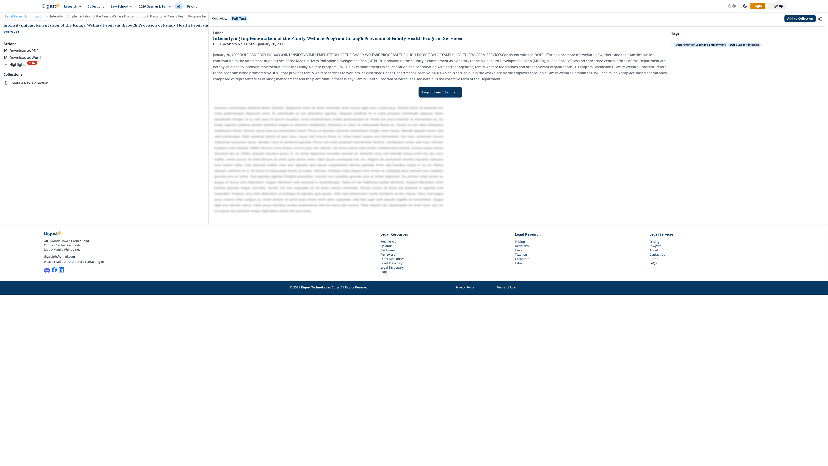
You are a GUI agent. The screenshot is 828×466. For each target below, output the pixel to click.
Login (757, 6)
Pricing (192, 6)
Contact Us (657, 254)
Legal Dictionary (392, 267)
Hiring (654, 259)
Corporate (522, 259)
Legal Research (16, 16)
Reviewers (387, 254)
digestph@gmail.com (59, 256)
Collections (96, 6)
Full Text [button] (239, 18)
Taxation (521, 254)
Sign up (777, 6)
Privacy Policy (465, 287)
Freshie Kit (388, 241)
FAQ (70, 262)
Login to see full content (440, 92)
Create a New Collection (28, 83)
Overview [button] (219, 18)
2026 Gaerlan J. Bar (153, 6)
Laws (518, 250)
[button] (20, 64)
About (653, 250)
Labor (38, 16)
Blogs (384, 272)
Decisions (522, 246)
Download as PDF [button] (23, 50)
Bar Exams (387, 250)
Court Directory (391, 263)
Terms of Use (506, 287)
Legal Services (661, 234)
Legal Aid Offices (392, 259)
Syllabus (386, 246)
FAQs (653, 263)
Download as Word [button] (25, 57)
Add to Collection (800, 18)
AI (178, 6)
